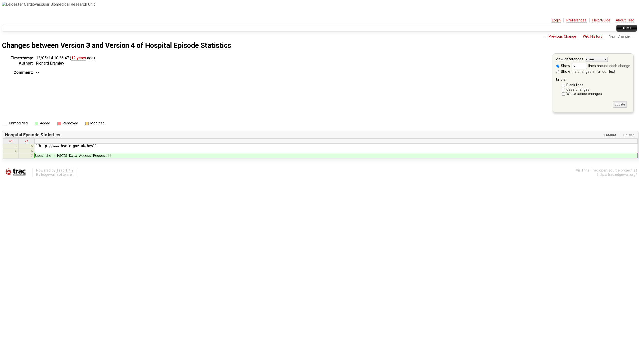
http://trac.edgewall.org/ (617, 175)
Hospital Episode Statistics (188, 45)
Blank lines (575, 85)
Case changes (578, 90)
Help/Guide (601, 20)
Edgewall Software (56, 175)
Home (627, 28)
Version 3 (75, 45)
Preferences (576, 20)
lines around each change (608, 66)
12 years (78, 58)
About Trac (625, 20)
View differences (569, 59)
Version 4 (120, 45)
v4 (26, 141)
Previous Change (562, 36)
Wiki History (592, 36)
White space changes (584, 94)
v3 (10, 141)
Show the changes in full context (587, 72)
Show (565, 66)
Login (556, 20)
